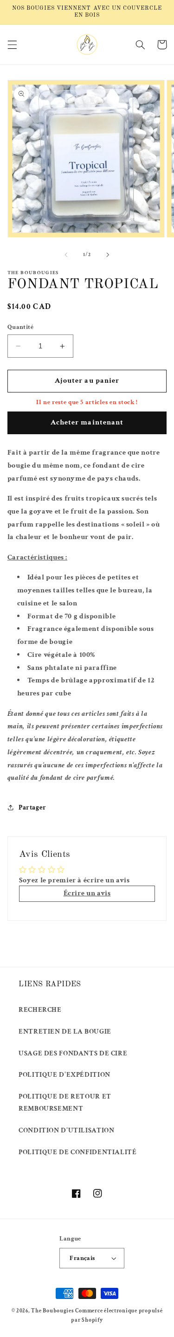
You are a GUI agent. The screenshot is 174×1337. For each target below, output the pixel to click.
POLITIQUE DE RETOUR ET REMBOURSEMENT (65, 1102)
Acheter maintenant (87, 422)
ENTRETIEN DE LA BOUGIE (65, 1031)
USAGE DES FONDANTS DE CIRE (73, 1053)
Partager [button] (32, 807)
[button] (12, 44)
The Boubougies (52, 1310)
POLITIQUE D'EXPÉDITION (64, 1074)
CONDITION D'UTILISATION (67, 1130)
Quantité (20, 327)
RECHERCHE (40, 1009)
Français (82, 1258)
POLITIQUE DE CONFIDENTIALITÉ (78, 1152)
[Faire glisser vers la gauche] (66, 254)
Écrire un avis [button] (87, 893)
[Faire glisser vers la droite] (108, 254)
